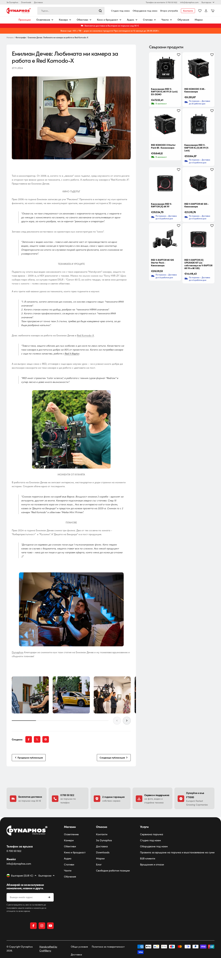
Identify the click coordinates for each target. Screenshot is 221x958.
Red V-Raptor (71, 353)
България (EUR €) (22, 875)
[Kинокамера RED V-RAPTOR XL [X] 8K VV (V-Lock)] (198, 124)
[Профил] (206, 10)
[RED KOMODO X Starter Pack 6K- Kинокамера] (165, 124)
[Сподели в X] (37, 739)
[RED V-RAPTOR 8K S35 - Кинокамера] (198, 183)
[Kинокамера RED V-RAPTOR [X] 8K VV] (165, 183)
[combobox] (71, 11)
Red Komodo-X (85, 335)
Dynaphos (17, 652)
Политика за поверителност (108, 946)
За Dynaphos (12, 2)
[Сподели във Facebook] (28, 739)
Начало (10, 37)
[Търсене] (100, 10)
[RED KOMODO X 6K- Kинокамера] (198, 68)
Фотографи (21, 37)
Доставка (38, 2)
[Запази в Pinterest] (45, 739)
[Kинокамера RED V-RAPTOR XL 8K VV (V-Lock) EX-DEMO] (165, 68)
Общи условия (79, 946)
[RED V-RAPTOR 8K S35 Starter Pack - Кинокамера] (165, 239)
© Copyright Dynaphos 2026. (20, 948)
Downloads (26, 2)
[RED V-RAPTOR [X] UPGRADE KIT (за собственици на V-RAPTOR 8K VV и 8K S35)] (198, 239)
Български (206, 2)
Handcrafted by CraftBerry (48, 948)
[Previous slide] (117, 721)
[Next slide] (127, 721)
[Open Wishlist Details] (200, 10)
